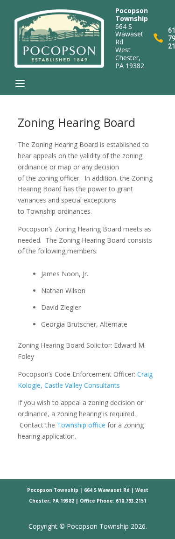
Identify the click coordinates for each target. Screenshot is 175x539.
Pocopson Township (52, 490)
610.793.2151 (131, 500)
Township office (81, 424)
